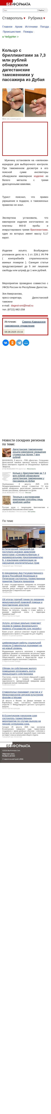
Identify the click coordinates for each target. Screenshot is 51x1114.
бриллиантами (39, 229)
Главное (7, 26)
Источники (31, 26)
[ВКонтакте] (5, 343)
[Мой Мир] (26, 343)
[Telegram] (19, 343)
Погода (44, 26)
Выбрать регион (8, 756)
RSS (21, 759)
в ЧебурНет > (10, 36)
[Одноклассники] (12, 343)
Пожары (28, 31)
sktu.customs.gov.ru (14, 119)
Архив (18, 26)
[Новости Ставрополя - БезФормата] (15, 3)
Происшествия (12, 31)
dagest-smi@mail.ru (22, 305)
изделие (39, 176)
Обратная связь (8, 754)
